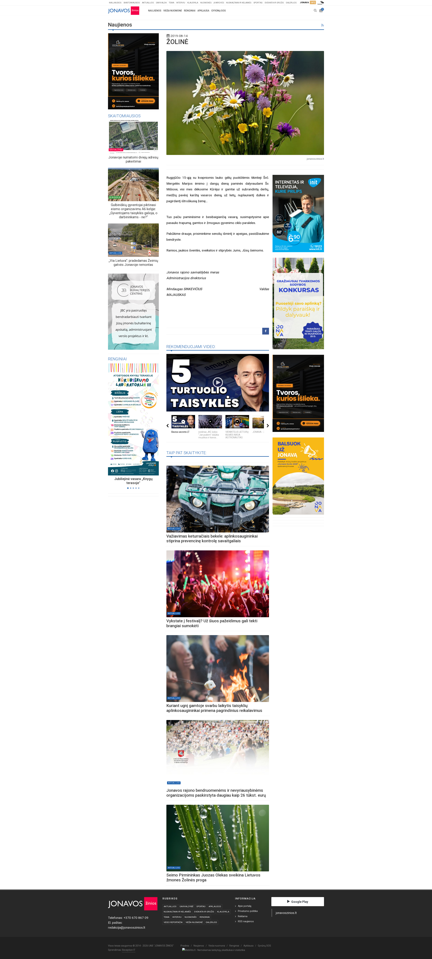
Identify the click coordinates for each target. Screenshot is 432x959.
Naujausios (115, 3)
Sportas (257, 3)
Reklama (242, 916)
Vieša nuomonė (216, 945)
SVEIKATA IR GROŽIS (204, 911)
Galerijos (291, 3)
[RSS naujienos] (322, 25)
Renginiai (234, 945)
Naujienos (199, 945)
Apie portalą (244, 906)
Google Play (299, 901)
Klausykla (192, 3)
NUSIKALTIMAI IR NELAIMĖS (177, 911)
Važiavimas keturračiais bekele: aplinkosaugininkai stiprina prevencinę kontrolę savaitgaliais (212, 538)
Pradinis (185, 945)
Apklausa (248, 945)
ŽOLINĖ (177, 42)
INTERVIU (177, 917)
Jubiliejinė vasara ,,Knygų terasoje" (133, 481)
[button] (128, 488)
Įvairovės (219, 3)
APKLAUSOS (215, 906)
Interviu (180, 3)
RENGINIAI (205, 917)
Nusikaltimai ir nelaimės (238, 3)
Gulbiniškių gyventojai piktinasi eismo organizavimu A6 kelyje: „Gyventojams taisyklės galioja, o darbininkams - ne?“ (133, 211)
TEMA (166, 917)
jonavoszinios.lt (286, 913)
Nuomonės (205, 3)
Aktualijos (148, 3)
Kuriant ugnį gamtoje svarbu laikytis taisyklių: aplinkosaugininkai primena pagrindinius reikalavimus (214, 708)
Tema (171, 3)
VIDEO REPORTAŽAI (173, 922)
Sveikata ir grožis (274, 3)
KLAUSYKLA (223, 911)
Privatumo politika (248, 911)
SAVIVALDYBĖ (186, 906)
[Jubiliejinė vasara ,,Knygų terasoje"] (129, 419)
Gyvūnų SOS (264, 945)
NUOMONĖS (191, 917)
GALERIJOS (211, 922)
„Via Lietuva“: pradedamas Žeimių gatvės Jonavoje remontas (133, 263)
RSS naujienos (246, 921)
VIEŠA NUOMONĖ (194, 922)
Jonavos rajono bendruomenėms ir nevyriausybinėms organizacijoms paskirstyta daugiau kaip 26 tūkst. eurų (216, 793)
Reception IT (128, 950)
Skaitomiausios (132, 3)
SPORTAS (201, 906)
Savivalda (161, 3)
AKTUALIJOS (170, 906)
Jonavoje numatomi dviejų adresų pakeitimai (133, 159)
